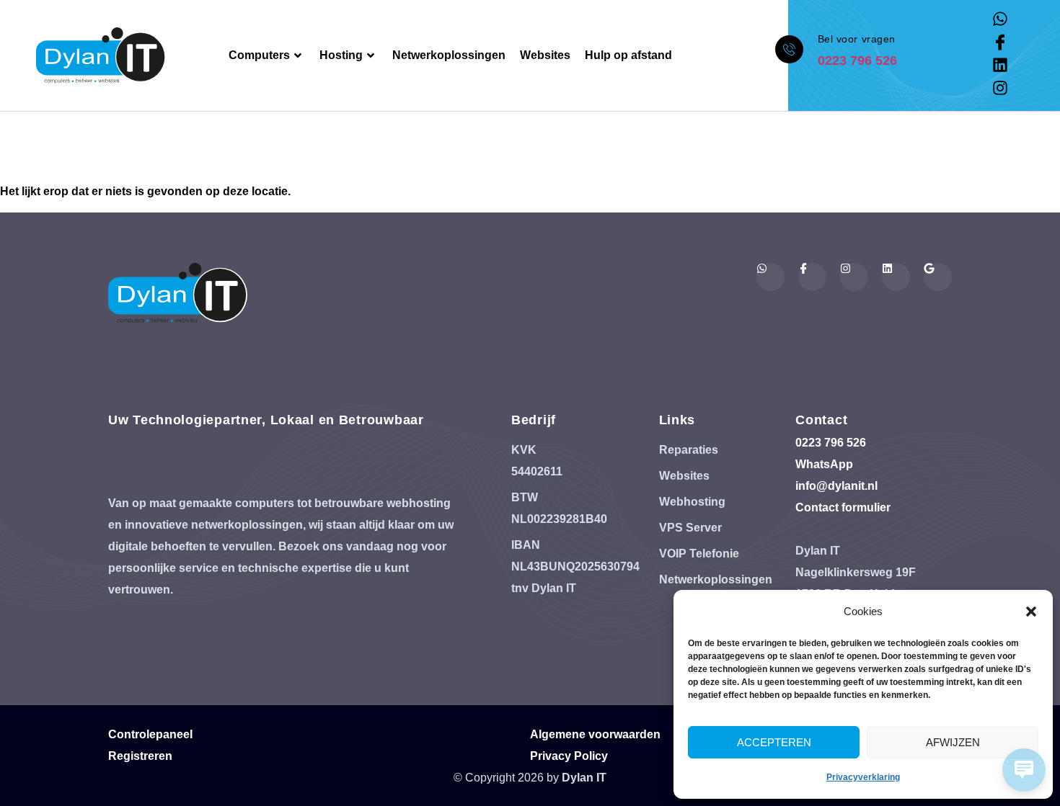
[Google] (938, 277)
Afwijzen (953, 742)
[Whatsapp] (1000, 19)
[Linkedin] (1000, 65)
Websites (545, 55)
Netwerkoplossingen (448, 55)
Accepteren (774, 742)
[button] (1031, 611)
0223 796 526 (857, 60)
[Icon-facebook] (1000, 42)
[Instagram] (1000, 88)
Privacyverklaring (863, 777)
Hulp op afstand (628, 55)
